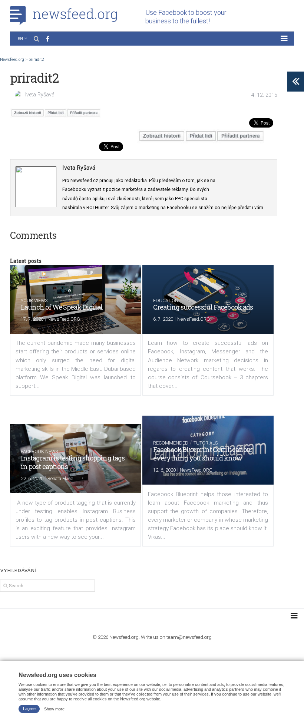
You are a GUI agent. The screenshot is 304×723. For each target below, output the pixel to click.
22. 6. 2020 (32, 478)
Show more (54, 708)
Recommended (170, 443)
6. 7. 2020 (163, 319)
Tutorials (206, 443)
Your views (34, 300)
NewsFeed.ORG (63, 319)
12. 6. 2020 (164, 470)
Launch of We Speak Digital (62, 307)
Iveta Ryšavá (39, 95)
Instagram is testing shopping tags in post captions (73, 462)
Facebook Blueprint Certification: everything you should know (202, 453)
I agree (29, 708)
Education (165, 300)
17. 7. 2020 (32, 319)
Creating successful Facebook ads (203, 307)
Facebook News (39, 451)
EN (20, 38)
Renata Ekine (60, 478)
